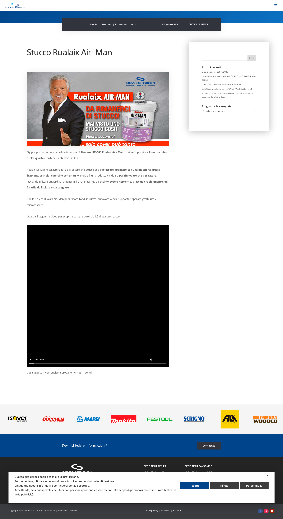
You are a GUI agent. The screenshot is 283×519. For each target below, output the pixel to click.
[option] (17, 419)
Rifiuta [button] (224, 485)
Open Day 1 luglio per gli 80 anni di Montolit (222, 84)
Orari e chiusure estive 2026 (215, 72)
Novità (94, 24)
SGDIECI (177, 510)
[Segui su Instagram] (266, 511)
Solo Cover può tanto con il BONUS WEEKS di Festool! (227, 89)
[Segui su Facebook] (260, 511)
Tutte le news (198, 24)
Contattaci (209, 445)
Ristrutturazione (125, 24)
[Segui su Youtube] (272, 511)
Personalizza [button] (254, 485)
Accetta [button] (195, 485)
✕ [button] (267, 475)
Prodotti (107, 24)
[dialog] (142, 487)
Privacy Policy (151, 510)
